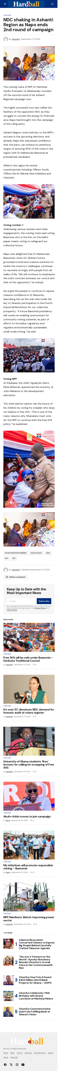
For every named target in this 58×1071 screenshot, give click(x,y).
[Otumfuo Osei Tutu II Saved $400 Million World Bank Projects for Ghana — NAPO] (8, 980)
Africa (5, 1057)
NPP (14, 558)
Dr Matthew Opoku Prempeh (15, 553)
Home (5, 1053)
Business (28, 1053)
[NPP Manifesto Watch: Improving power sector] (29, 896)
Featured (14, 1057)
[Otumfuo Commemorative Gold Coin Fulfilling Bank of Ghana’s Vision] (8, 1012)
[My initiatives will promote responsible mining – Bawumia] (29, 845)
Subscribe (44, 601)
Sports (50, 1053)
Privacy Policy (40, 608)
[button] (5, 4)
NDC (6, 558)
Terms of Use (12, 610)
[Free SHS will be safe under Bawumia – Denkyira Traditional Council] (29, 637)
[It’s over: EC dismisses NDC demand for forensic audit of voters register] (29, 689)
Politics (7, 15)
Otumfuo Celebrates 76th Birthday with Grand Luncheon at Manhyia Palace (36, 995)
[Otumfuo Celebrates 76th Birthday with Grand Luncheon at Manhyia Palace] (8, 996)
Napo (48, 553)
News (12, 1053)
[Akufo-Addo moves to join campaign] (29, 796)
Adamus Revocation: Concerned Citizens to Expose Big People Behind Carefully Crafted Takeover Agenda (36, 944)
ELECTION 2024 (36, 553)
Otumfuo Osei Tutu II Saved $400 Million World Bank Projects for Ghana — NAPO (35, 980)
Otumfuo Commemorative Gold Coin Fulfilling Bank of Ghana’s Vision (34, 1011)
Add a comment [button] (17, 577)
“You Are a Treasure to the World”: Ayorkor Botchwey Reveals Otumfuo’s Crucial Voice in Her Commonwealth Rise (36, 962)
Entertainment (40, 1053)
